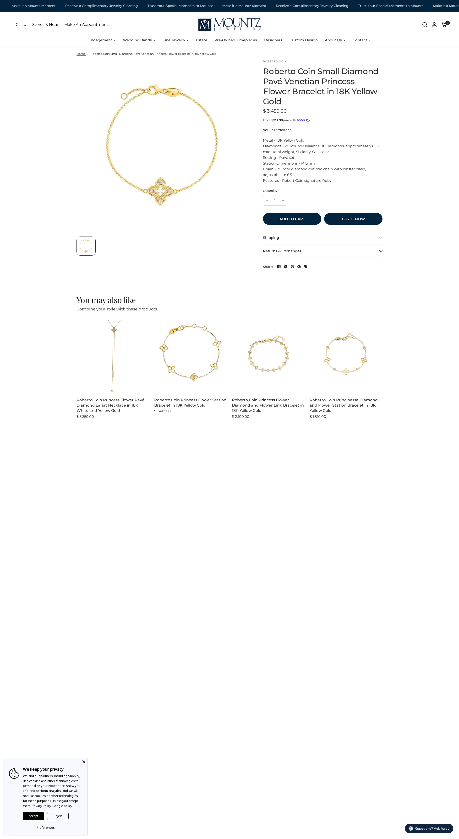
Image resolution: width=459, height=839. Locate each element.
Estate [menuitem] (201, 40)
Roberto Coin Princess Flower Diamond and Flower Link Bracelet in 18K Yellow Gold (268, 405)
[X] (286, 267)
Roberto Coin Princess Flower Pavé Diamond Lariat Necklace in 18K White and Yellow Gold (110, 405)
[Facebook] (279, 267)
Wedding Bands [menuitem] (137, 40)
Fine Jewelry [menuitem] (174, 40)
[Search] (425, 24)
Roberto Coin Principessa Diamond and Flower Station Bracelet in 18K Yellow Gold (344, 405)
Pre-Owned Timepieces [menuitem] (235, 40)
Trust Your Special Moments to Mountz (168, 6)
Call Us (22, 25)
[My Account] (434, 24)
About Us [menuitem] (333, 40)
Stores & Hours (46, 25)
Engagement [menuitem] (100, 40)
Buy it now (353, 219)
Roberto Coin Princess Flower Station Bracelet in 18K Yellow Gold (190, 403)
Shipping (271, 237)
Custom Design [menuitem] (304, 40)
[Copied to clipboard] (306, 267)
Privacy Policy (41, 806)
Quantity (270, 191)
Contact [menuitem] (360, 40)
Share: (268, 266)
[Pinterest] (292, 267)
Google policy (62, 806)
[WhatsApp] (299, 267)
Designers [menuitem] (273, 40)
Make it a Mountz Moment (22, 6)
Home (81, 53)
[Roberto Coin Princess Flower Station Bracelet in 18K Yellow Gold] (190, 356)
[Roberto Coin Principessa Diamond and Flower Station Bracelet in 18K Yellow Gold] (346, 356)
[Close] (84, 761)
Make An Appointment (86, 25)
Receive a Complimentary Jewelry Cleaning (90, 6)
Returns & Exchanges (282, 251)
